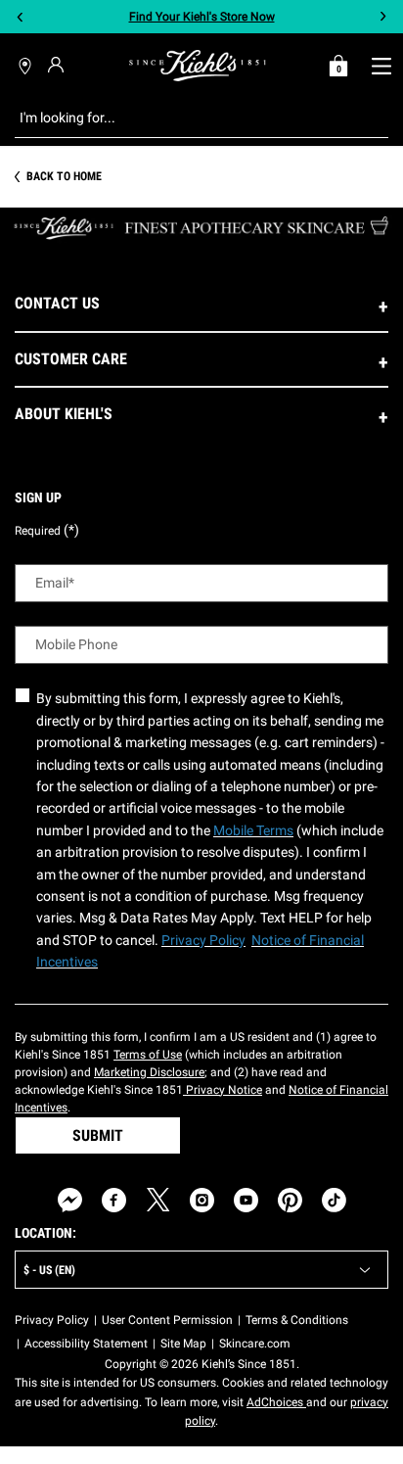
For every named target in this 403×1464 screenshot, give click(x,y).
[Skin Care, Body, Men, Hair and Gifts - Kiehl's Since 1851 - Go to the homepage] (197, 65)
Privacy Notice (222, 1090)
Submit (97, 1135)
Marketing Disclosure (149, 1072)
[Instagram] (202, 1200)
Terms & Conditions (297, 1320)
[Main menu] (381, 65)
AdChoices (276, 1402)
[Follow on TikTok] (334, 1200)
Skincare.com (255, 1343)
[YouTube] (246, 1200)
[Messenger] (70, 1200)
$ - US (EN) (49, 1270)
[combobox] (186, 117)
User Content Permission (167, 1320)
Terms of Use (147, 1055)
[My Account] (58, 64)
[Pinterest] (290, 1200)
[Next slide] (383, 17)
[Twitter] (158, 1200)
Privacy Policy (52, 1320)
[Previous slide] (20, 17)
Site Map (183, 1343)
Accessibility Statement (86, 1343)
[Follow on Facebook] (114, 1200)
